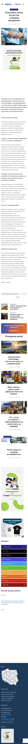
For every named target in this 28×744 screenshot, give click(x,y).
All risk (3, 595)
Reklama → (14, 330)
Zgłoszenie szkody (6, 700)
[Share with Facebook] (16, 297)
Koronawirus (14, 572)
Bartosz (10, 24)
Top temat (14, 580)
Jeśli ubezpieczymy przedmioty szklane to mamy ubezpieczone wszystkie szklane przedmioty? (13, 602)
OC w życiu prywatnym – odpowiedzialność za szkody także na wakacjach (14, 422)
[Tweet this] (18, 297)
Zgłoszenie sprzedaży (7, 698)
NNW (2, 610)
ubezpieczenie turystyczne (10, 294)
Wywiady (14, 585)
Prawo (14, 576)
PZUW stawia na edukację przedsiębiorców (14, 452)
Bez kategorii (14, 555)
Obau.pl (10, 367)
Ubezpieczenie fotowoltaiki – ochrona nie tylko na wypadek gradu (14, 360)
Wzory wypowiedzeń (7, 694)
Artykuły (14, 551)
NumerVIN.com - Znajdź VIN (8, 692)
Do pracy (14, 568)
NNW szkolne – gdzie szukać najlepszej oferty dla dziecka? (14, 390)
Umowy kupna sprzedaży (8, 696)
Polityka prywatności (6, 722)
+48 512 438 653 (6, 714)
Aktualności (14, 9)
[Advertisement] (14, 84)
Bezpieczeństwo (14, 563)
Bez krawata (14, 559)
